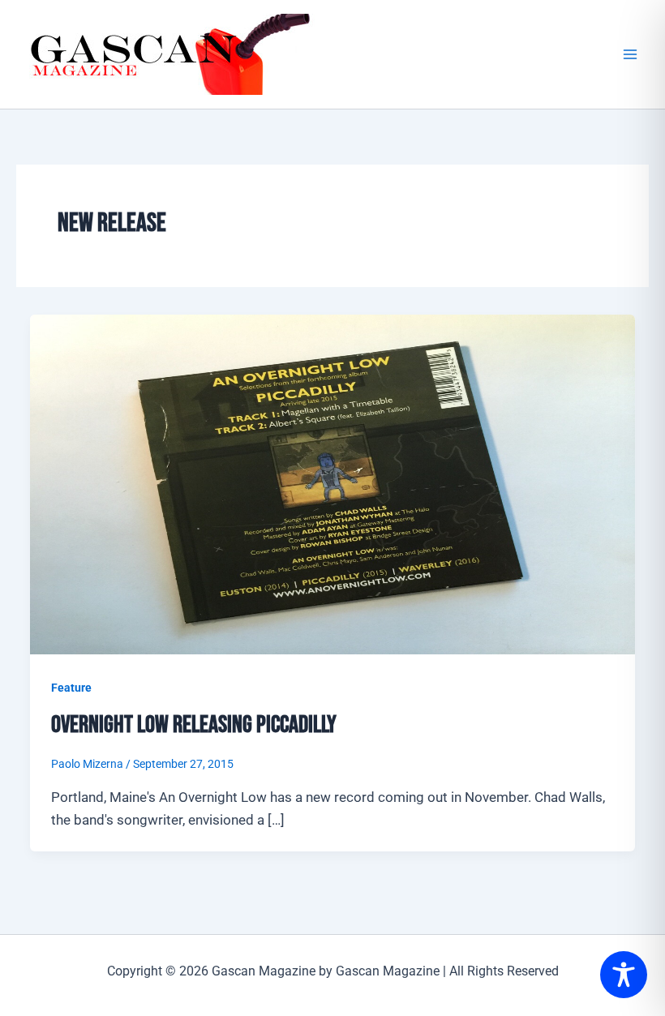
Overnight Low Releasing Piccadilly (194, 724)
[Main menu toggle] (631, 54)
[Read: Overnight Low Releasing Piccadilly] (332, 483)
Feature (71, 687)
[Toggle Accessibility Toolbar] (623, 975)
